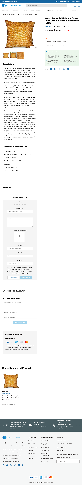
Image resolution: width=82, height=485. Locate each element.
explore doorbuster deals (62, 1)
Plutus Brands (48, 26)
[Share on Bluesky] (68, 69)
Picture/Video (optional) (20, 230)
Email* (20, 253)
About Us (31, 441)
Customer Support (62, 441)
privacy (25, 273)
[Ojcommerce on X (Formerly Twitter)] (23, 464)
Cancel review (13, 277)
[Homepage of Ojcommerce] (11, 5)
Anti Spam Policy (33, 447)
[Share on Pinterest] (59, 69)
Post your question (20, 322)
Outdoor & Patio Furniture (13, 14)
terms (18, 273)
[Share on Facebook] (51, 69)
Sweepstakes (45, 462)
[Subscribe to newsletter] (76, 461)
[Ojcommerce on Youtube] (7, 464)
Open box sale (76, 1)
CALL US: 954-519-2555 (64, 444)
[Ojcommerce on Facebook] (4, 464)
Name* (20, 245)
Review (19, 216)
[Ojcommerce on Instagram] (11, 464)
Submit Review (26, 277)
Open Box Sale (45, 441)
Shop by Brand (45, 444)
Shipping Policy (45, 450)
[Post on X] (64, 69)
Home (4, 14)
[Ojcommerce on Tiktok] (15, 464)
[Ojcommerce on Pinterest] (19, 464)
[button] (14, 204)
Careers (30, 450)
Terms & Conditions (47, 458)
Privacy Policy (32, 444)
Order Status (45, 447)
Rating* (20, 202)
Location (19, 260)
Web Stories (31, 453)
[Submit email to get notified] (63, 45)
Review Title (19, 208)
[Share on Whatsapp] (55, 69)
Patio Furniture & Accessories (27, 14)
